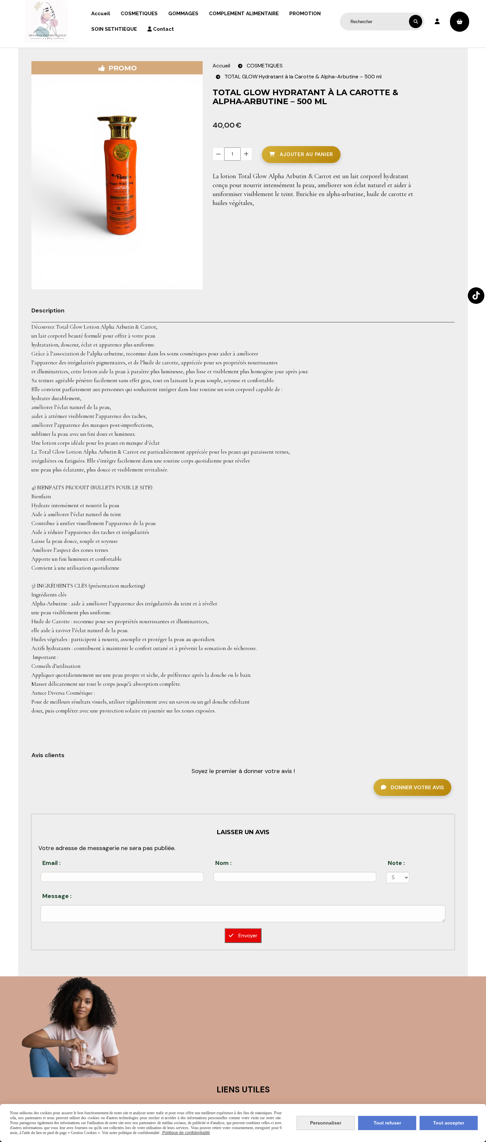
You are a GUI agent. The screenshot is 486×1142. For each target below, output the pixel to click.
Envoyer (247, 935)
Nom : (223, 863)
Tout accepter (448, 1122)
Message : (56, 896)
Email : (51, 863)
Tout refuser (387, 1122)
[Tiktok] (476, 295)
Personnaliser (325, 1122)
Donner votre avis (416, 787)
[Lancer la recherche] (415, 21)
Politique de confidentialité (185, 1132)
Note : (396, 863)
